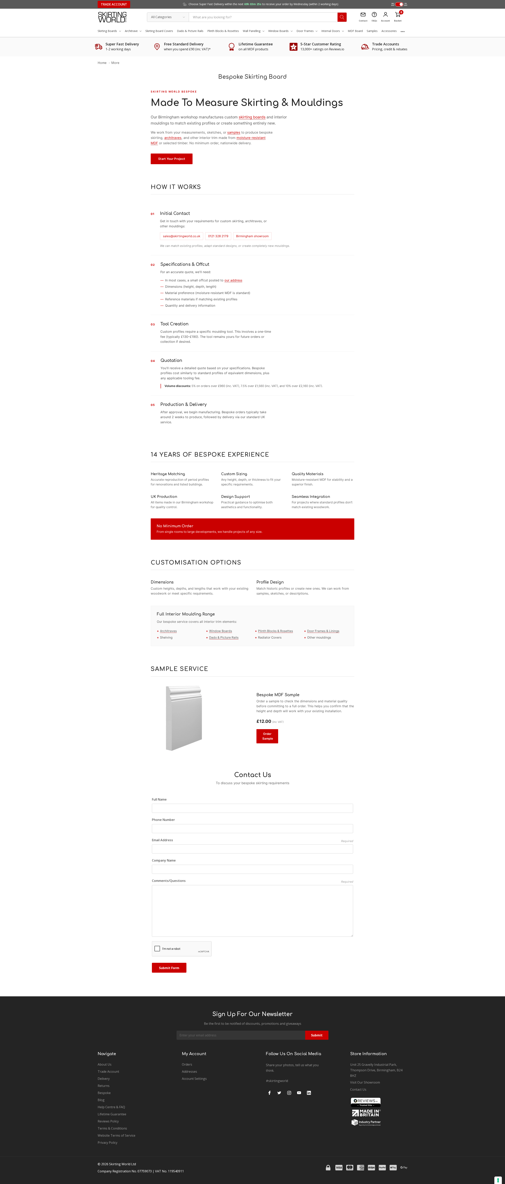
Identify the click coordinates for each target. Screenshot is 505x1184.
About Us (104, 1064)
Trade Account (114, 4)
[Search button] (342, 17)
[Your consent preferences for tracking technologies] (498, 1180)
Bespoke (104, 1093)
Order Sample (267, 736)
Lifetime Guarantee (112, 1114)
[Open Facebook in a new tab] (269, 1092)
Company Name (164, 860)
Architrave (131, 31)
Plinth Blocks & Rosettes (275, 631)
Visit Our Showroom (365, 1082)
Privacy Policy (107, 1142)
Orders (187, 1064)
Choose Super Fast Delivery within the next (263, 4)
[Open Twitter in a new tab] (279, 1092)
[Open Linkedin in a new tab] (308, 1092)
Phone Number (163, 820)
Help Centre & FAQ (111, 1107)
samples (233, 132)
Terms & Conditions (112, 1128)
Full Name (159, 799)
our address (233, 280)
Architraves (168, 631)
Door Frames (305, 31)
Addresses (189, 1071)
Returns (103, 1086)
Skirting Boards (107, 31)
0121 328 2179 (218, 236)
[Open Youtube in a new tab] (299, 1092)
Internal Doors (330, 31)
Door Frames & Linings (323, 631)
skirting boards (252, 117)
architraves (172, 138)
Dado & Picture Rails (223, 637)
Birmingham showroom (252, 236)
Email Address (252, 840)
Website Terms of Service (116, 1135)
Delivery (104, 1078)
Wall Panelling (251, 31)
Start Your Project (171, 159)
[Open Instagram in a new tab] (289, 1092)
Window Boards (278, 31)
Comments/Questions (252, 881)
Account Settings (194, 1078)
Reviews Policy (108, 1121)
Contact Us (358, 1089)
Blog (101, 1100)
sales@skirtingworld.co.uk (181, 236)
